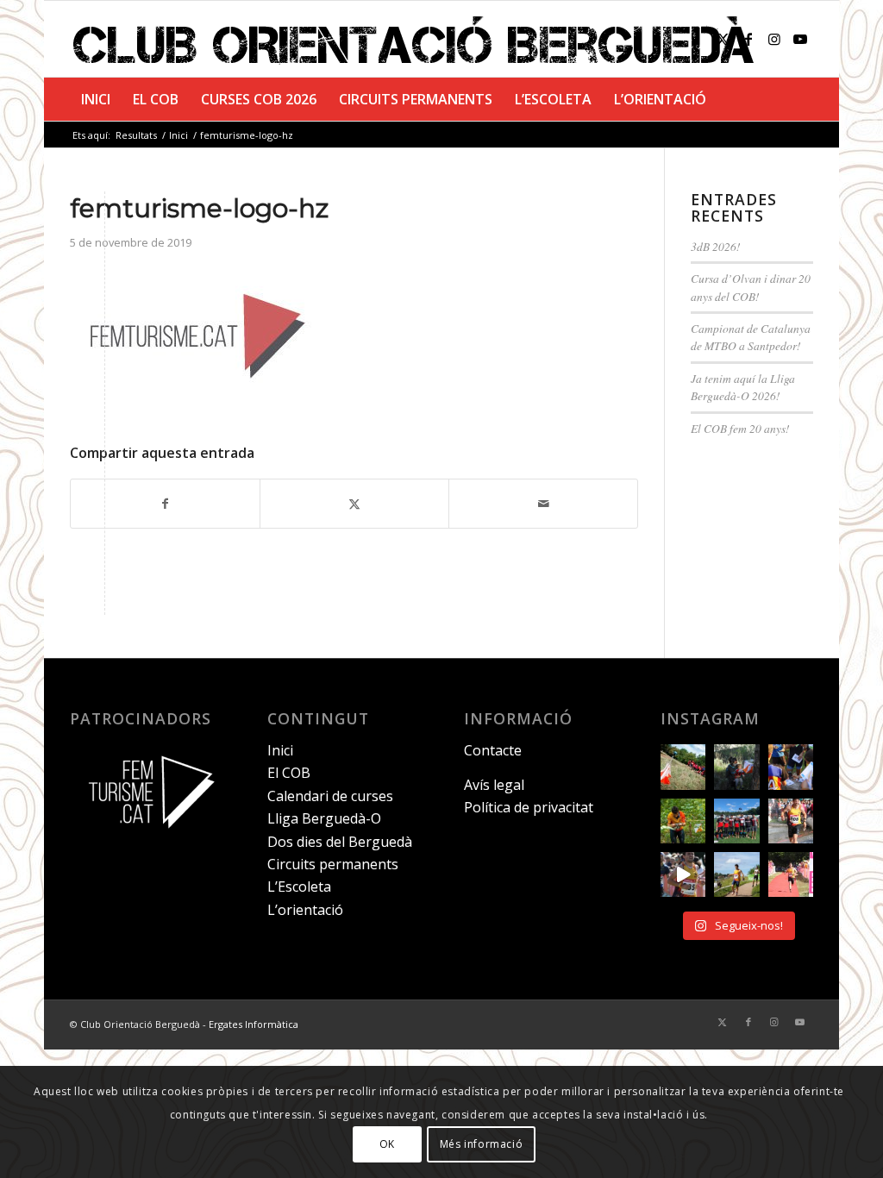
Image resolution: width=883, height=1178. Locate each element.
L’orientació (305, 909)
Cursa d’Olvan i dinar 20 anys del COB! (751, 287)
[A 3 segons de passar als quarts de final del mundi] (790, 874)
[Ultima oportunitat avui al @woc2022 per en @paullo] (736, 874)
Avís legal (494, 784)
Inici (280, 750)
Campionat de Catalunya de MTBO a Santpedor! (751, 337)
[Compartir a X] (354, 503)
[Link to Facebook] (748, 39)
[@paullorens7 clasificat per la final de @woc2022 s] (683, 874)
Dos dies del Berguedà (339, 841)
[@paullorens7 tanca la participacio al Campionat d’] (683, 821)
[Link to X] (723, 39)
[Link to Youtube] (800, 39)
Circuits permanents (332, 864)
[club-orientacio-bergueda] (417, 39)
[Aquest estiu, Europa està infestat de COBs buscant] (736, 821)
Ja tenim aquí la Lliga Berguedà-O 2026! (743, 387)
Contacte (493, 750)
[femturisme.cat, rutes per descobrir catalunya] (146, 838)
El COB (288, 772)
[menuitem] (96, 99)
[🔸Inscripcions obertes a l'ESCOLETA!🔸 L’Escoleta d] (683, 766)
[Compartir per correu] (543, 503)
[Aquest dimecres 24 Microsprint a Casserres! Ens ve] (790, 766)
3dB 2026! (716, 246)
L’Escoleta (299, 886)
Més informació (481, 1144)
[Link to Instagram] (774, 39)
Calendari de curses (330, 795)
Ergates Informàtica (253, 1024)
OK (387, 1144)
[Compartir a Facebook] (165, 503)
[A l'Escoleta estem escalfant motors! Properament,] (736, 766)
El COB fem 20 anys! (740, 428)
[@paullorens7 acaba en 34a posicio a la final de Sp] (790, 821)
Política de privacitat (528, 807)
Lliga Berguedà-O (324, 818)
